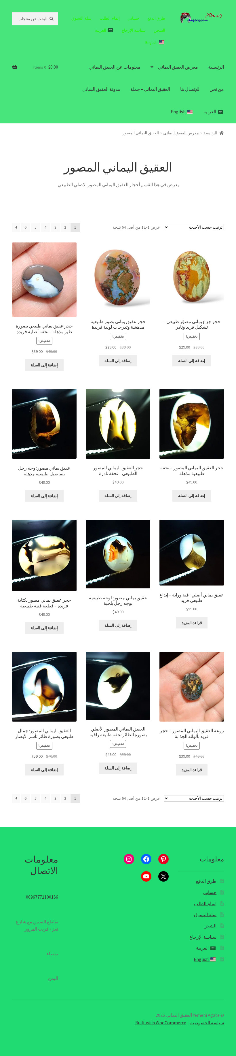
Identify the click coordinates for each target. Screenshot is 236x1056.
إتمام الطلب (110, 18)
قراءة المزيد (192, 622)
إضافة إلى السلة (191, 360)
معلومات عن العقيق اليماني (114, 67)
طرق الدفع (156, 18)
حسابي (133, 18)
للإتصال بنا (189, 89)
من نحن (217, 89)
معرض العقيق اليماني (178, 67)
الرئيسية (216, 67)
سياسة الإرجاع (134, 30)
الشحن (159, 30)
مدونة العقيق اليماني (101, 89)
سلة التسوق (81, 18)
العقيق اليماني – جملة (150, 89)
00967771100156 (42, 897)
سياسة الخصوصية (207, 1022)
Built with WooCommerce (160, 1022)
